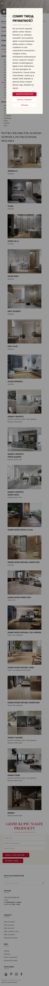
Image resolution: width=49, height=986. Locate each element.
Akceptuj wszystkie (24, 94)
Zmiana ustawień (24, 100)
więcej (15, 88)
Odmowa (24, 105)
